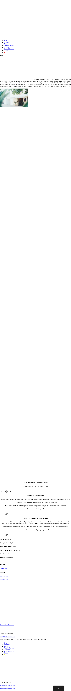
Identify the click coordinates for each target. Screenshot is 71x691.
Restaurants (7, 42)
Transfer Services (9, 45)
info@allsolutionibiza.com (7, 637)
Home (5, 40)
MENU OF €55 (4, 579)
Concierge (7, 47)
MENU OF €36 (4, 576)
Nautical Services (9, 49)
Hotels (5, 44)
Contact (6, 50)
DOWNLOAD (3, 568)
